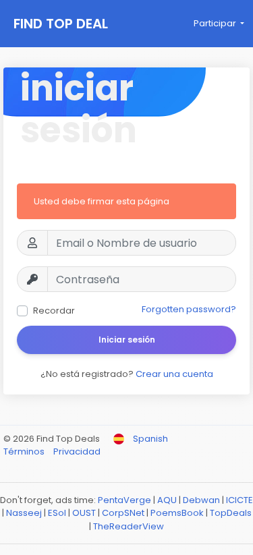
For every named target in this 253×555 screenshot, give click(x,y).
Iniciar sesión (127, 339)
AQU (167, 500)
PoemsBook (177, 512)
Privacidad (77, 451)
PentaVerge (124, 500)
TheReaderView (128, 526)
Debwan (201, 500)
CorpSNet (123, 512)
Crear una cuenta (174, 374)
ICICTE (239, 500)
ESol (57, 512)
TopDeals (231, 512)
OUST (84, 512)
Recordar (54, 310)
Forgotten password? (189, 309)
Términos (25, 451)
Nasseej (24, 512)
